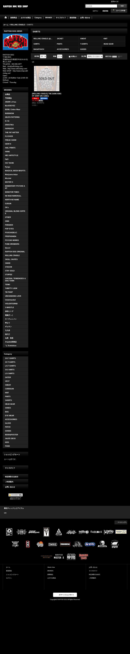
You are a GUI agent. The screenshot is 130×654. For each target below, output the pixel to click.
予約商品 (8, 98)
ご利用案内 (9, 482)
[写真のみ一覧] (115, 56)
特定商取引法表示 (11, 477)
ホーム (8, 567)
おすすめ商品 (51, 578)
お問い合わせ (10, 487)
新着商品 (50, 574)
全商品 (7, 94)
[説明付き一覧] (121, 56)
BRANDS (50, 571)
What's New (51, 567)
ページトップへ (122, 522)
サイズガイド (10, 468)
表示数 (36, 56)
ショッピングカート (12, 574)
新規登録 (105, 11)
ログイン (95, 11)
